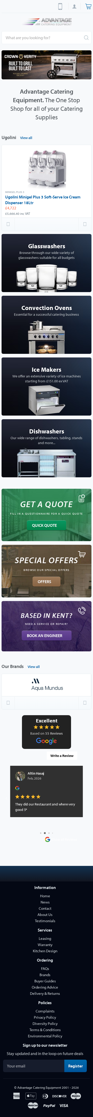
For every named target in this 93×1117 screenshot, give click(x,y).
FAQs (45, 968)
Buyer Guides (45, 980)
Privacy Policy (45, 1017)
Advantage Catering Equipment (39, 1087)
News (45, 902)
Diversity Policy (45, 1023)
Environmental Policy (45, 1035)
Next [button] (84, 224)
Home (45, 895)
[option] (46, 64)
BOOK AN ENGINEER (44, 635)
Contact (45, 908)
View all (26, 137)
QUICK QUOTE (44, 525)
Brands (45, 974)
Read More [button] (23, 821)
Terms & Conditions (45, 1029)
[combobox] (46, 37)
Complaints (45, 1011)
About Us (44, 914)
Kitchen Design (45, 950)
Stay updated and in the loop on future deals (45, 1053)
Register (77, 1065)
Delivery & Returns (45, 993)
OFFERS (44, 581)
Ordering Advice (45, 987)
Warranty (45, 944)
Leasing (45, 938)
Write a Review (62, 755)
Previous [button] (8, 224)
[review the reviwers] (17, 789)
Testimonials (45, 920)
